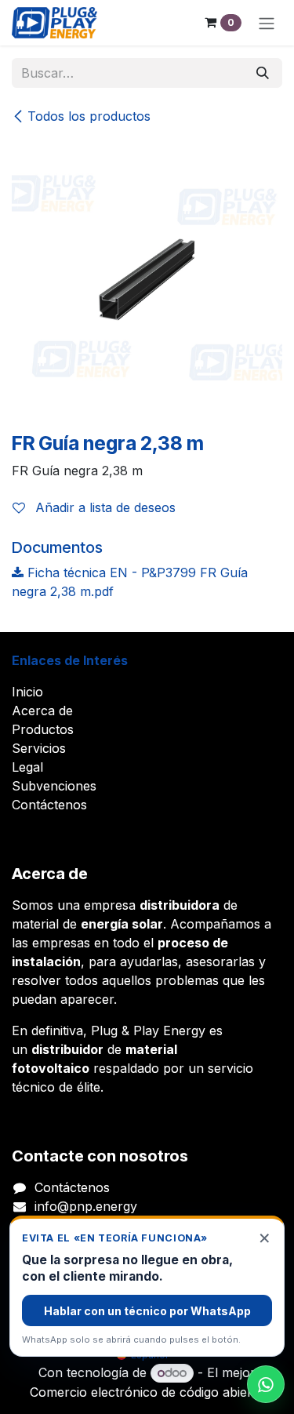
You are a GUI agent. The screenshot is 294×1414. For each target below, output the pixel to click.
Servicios (39, 748)
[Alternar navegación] (266, 22)
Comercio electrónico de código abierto (147, 1392)
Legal (27, 767)
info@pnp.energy (85, 1206)
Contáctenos (49, 804)
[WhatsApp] (266, 1384)
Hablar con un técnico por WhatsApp (147, 1311)
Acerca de (42, 710)
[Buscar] (262, 73)
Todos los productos (89, 116)
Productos (43, 729)
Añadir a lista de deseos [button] (103, 507)
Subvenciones (54, 786)
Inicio (27, 692)
